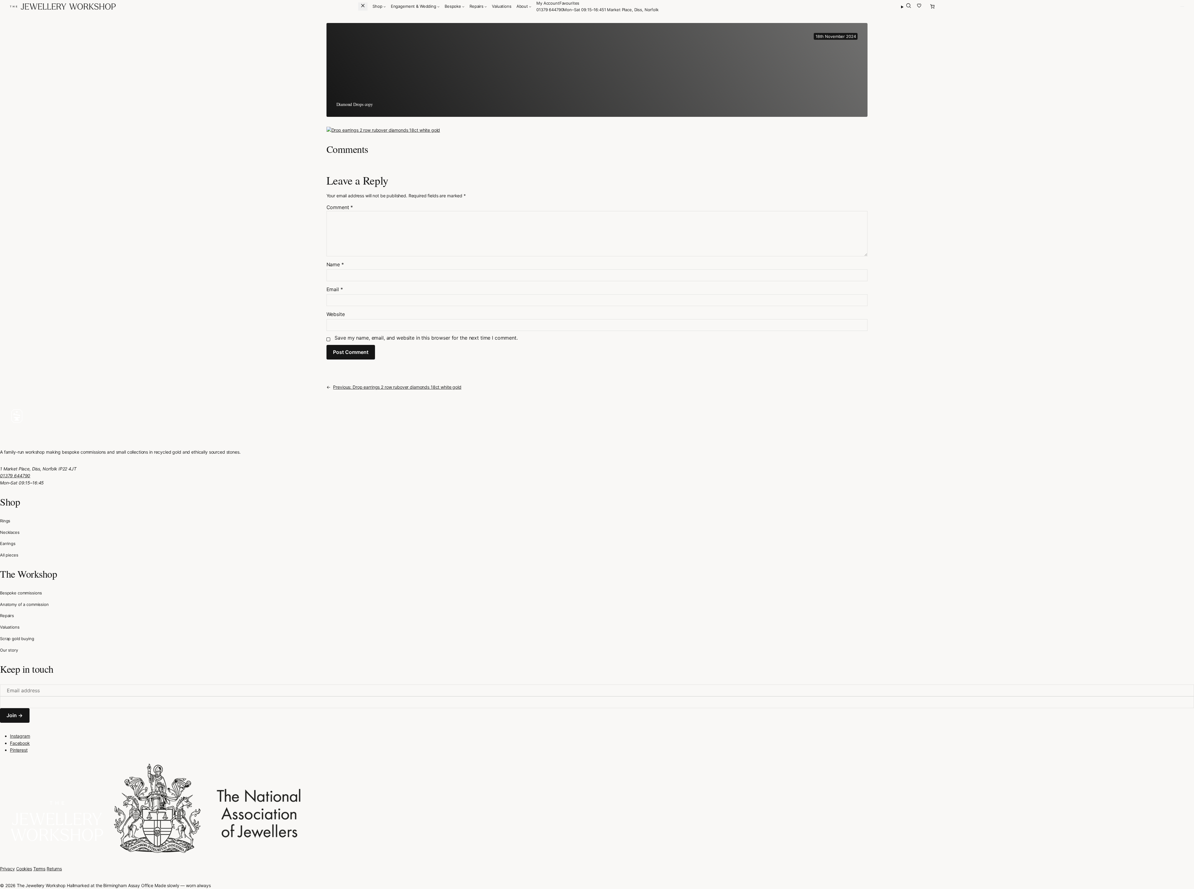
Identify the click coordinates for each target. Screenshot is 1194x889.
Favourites (569, 3)
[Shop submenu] (384, 6)
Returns (54, 868)
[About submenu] (530, 6)
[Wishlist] (919, 6)
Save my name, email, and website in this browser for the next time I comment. (426, 338)
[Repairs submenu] (485, 6)
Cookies (24, 868)
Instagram (20, 736)
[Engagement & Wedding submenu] (438, 6)
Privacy (7, 868)
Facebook (20, 743)
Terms (39, 868)
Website (335, 314)
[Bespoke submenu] (463, 6)
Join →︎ (15, 715)
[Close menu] (363, 6)
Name (335, 264)
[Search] (906, 6)
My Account (547, 3)
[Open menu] (1182, 6)
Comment (339, 207)
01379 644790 (549, 9)
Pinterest (19, 750)
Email (334, 289)
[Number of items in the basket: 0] (932, 6)
